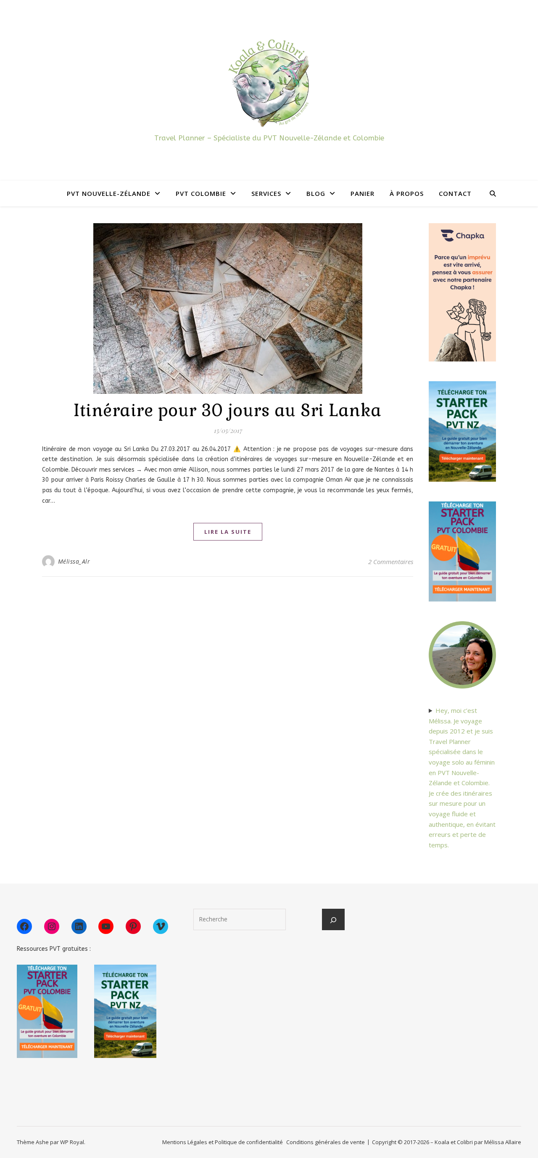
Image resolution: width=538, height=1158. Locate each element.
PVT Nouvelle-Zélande (108, 193)
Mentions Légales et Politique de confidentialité (222, 1142)
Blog (315, 193)
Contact (455, 193)
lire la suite (227, 531)
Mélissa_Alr (74, 561)
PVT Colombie (201, 193)
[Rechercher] (333, 920)
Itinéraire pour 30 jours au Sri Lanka (228, 410)
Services (266, 193)
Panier (362, 193)
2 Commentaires (390, 561)
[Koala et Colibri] (269, 82)
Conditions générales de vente (325, 1142)
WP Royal (72, 1142)
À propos (407, 193)
